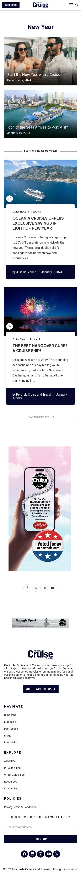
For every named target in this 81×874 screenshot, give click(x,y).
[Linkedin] (32, 854)
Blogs (7, 735)
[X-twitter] (56, 854)
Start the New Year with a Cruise (33, 74)
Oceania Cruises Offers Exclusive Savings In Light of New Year (38, 223)
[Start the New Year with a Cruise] (40, 61)
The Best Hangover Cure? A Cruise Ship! (40, 348)
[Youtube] (48, 854)
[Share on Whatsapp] (48, 184)
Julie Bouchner (26, 272)
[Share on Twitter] (33, 184)
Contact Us (10, 788)
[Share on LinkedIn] (38, 184)
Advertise (10, 761)
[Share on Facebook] (28, 184)
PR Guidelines (12, 767)
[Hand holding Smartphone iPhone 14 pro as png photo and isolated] (40, 448)
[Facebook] (24, 854)
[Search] (77, 5)
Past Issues (11, 728)
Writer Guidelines (14, 774)
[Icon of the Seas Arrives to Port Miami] (40, 114)
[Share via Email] (53, 184)
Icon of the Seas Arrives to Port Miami (38, 127)
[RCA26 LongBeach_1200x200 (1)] (40, 619)
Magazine (10, 721)
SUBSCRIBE (11, 5)
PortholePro (11, 742)
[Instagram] (40, 854)
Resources (10, 781)
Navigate (13, 706)
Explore (12, 752)
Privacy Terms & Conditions (20, 807)
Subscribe (10, 715)
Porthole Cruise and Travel (33, 394)
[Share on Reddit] (43, 184)
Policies (13, 798)
